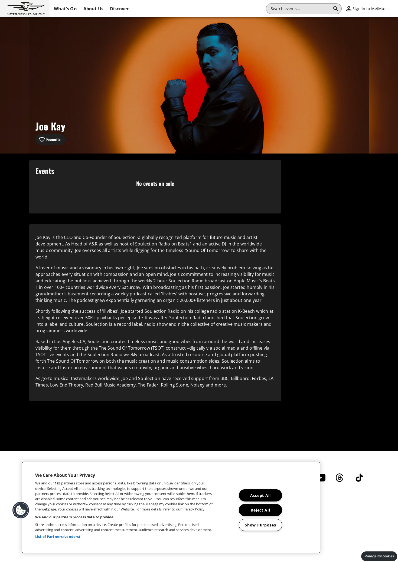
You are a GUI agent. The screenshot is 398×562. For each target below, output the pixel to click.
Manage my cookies (379, 556)
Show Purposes (260, 525)
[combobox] (300, 8)
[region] (171, 507)
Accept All (260, 495)
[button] (25, 8)
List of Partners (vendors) (57, 536)
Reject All (260, 510)
